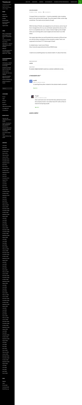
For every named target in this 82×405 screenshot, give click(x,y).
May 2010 (4, 199)
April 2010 (4, 201)
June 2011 (4, 183)
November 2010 (5, 191)
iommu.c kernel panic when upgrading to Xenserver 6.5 (6, 124)
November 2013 (5, 160)
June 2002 (4, 367)
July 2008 (4, 239)
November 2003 (5, 335)
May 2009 (4, 222)
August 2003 (5, 340)
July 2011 (4, 181)
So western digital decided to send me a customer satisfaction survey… (46, 68)
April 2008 (4, 245)
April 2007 (4, 268)
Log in (3, 383)
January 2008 (5, 250)
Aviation (41, 1)
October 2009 (5, 212)
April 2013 (4, 164)
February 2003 (5, 352)
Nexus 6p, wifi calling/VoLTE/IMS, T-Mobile (6, 120)
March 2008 (5, 247)
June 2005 (4, 310)
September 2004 (5, 327)
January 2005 (5, 319)
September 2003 (5, 338)
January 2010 (5, 206)
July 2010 (4, 197)
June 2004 (4, 331)
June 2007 (4, 264)
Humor (3, 96)
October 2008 (5, 233)
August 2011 (5, 180)
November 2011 (5, 178)
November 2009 (5, 210)
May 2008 (4, 243)
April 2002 (4, 371)
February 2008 (5, 248)
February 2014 (5, 155)
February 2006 (5, 294)
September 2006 (5, 281)
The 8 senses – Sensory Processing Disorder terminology (7, 64)
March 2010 (5, 203)
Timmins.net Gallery (6, 39)
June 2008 (4, 241)
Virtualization (5, 110)
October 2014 (5, 151)
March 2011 (5, 187)
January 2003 (5, 354)
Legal (3, 98)
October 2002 (5, 359)
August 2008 (5, 237)
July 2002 (4, 365)
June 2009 (4, 220)
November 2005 (5, 300)
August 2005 (5, 306)
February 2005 (5, 317)
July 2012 (4, 174)
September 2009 (5, 214)
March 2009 (5, 225)
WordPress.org (5, 389)
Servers (4, 102)
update (33, 62)
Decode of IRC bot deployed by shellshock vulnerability (7, 129)
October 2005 (5, 302)
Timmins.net (6, 2)
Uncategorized (33, 10)
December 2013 (5, 159)
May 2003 (4, 346)
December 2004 (5, 321)
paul (40, 12)
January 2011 (5, 189)
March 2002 (5, 373)
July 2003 (4, 342)
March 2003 (5, 350)
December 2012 (5, 168)
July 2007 (4, 262)
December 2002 (5, 356)
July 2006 (4, 285)
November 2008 (5, 231)
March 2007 (5, 269)
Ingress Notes (74, 1)
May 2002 (4, 369)
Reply (36, 88)
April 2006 (4, 291)
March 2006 (5, 292)
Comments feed (5, 387)
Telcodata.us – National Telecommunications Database (7, 45)
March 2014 (5, 153)
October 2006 (5, 279)
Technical (4, 104)
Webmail (4, 48)
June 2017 (4, 145)
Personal (4, 100)
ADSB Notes (34, 1)
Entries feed (4, 385)
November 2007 (5, 254)
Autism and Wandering (7, 79)
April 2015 (4, 147)
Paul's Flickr (4, 41)
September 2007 (5, 258)
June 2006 (4, 287)
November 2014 (5, 149)
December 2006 (5, 275)
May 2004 (4, 333)
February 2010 (5, 204)
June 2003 (4, 344)
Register (4, 381)
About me (28, 1)
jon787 (35, 80)
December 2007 (5, 252)
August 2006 (5, 283)
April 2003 (4, 348)
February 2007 (5, 271)
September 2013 (5, 162)
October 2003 (5, 336)
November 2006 (5, 277)
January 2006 (5, 296)
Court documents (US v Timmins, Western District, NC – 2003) (7, 52)
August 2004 (5, 329)
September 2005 (5, 304)
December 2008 (5, 229)
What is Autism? (5, 71)
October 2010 (5, 193)
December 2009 (5, 208)
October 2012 (5, 170)
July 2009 (4, 218)
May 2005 (4, 312)
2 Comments (47, 12)
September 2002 (5, 361)
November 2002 (5, 357)
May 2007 (4, 266)
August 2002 (5, 363)
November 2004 (5, 323)
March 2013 (5, 166)
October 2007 (5, 256)
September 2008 (5, 235)
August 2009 (5, 216)
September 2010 (5, 195)
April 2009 (4, 224)
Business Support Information (61, 1)
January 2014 (5, 157)
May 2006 (4, 289)
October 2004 (5, 325)
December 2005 (5, 298)
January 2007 (5, 273)
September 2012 (5, 172)
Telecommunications (6, 106)
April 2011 (4, 185)
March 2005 (5, 315)
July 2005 (4, 308)
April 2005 (4, 313)
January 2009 (5, 227)
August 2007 (5, 260)
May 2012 (4, 176)
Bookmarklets (48, 1)
